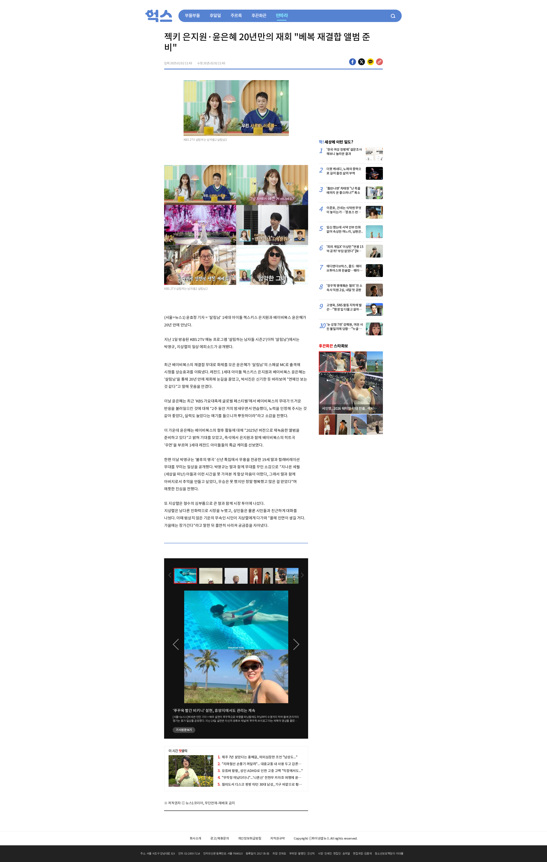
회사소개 (195, 838)
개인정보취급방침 (249, 838)
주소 (379, 61)
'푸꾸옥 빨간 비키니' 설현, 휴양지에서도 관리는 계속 (214, 710)
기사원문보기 (184, 730)
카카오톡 (370, 61)
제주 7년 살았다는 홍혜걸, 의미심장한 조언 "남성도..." (257, 757)
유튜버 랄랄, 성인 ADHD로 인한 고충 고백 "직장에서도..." (260, 771)
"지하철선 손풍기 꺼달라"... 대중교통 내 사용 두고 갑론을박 (261, 764)
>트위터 (361, 61)
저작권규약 (277, 838)
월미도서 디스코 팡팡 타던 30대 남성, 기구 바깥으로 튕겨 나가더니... (268, 784)
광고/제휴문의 (219, 838)
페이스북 (352, 61)
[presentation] (169, 576)
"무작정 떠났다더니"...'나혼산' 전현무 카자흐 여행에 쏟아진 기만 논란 (268, 777)
